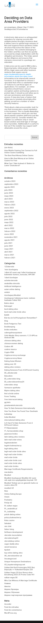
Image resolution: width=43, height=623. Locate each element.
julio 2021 (8, 243)
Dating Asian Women (12, 361)
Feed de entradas (11, 607)
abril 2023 (8, 199)
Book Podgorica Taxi (12, 324)
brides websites (10, 330)
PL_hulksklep (9, 512)
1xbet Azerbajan (11, 278)
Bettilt (6, 315)
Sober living (9, 529)
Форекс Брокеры (11, 589)
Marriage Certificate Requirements (18, 469)
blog (6, 321)
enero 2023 (9, 208)
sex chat (7, 526)
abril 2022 (8, 225)
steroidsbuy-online (12, 541)
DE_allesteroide (10, 373)
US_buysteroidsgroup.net (14, 565)
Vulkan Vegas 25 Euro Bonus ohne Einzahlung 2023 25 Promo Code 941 (19, 574)
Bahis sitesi (9, 303)
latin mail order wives (13, 440)
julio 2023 (8, 190)
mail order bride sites (13, 463)
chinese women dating (13, 343)
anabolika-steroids (12, 283)
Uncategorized (10, 29)
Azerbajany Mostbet (12, 295)
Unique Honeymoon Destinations (17, 562)
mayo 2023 (8, 196)
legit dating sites (11, 449)
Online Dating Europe (13, 494)
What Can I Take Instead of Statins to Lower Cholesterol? (19, 164)
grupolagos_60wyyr (14, 27)
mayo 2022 (8, 222)
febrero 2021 (9, 258)
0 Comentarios (22, 29)
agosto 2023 (9, 187)
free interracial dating (13, 399)
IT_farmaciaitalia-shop (13, 431)
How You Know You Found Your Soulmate (21, 411)
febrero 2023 (9, 205)
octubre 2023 (9, 181)
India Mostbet (9, 417)
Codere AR (8, 346)
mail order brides (11, 466)
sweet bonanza (10, 547)
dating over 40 (10, 364)
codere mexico (10, 349)
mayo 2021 (8, 249)
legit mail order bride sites (15, 451)
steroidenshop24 (11, 538)
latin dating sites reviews (14, 437)
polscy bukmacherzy (12, 517)
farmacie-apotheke (12, 388)
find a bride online (11, 394)
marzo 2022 (9, 228)
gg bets (7, 402)
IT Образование (11, 428)
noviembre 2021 (11, 237)
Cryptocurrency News (13, 358)
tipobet (7, 550)
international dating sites (14, 420)
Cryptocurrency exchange (15, 355)
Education (8, 376)
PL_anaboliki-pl (10, 509)
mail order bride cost (12, 460)
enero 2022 (9, 234)
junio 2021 (8, 246)
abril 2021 (8, 252)
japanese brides (11, 434)
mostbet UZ (9, 488)
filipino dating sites (12, 391)
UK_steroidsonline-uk (13, 556)
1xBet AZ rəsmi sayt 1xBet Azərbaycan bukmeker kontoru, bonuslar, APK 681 (20, 273)
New (6, 491)
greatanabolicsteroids (13, 405)
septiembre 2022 (11, 211)
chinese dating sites (12, 341)
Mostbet (7, 475)
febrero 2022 (9, 231)
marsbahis (8, 472)
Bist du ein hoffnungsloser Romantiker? (20, 318)
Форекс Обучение (11, 592)
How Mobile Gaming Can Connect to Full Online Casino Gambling (20, 151)
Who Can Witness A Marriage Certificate (20, 580)
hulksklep (8, 414)
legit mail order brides (13, 454)
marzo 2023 (9, 202)
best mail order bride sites (15, 312)
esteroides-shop (11, 385)
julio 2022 (8, 216)
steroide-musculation (13, 535)
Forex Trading (10, 396)
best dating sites (11, 309)
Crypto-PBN (9, 352)
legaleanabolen (10, 443)
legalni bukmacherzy (12, 446)
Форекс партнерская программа (18, 595)
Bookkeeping (9, 327)
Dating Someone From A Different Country (21, 370)
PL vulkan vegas (10, 506)
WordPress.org (10, 613)
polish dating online (12, 514)
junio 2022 (8, 219)
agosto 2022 (9, 214)
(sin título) (8, 147)
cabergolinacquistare (13, 333)
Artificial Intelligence (12, 286)
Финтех (7, 586)
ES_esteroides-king (12, 379)
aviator (7, 292)
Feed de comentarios (13, 610)
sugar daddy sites (11, 544)
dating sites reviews (12, 367)
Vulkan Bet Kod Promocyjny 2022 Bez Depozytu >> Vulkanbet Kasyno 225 (19, 568)
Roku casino (9, 520)
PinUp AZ (8, 503)
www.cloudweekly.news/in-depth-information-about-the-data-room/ (18, 75)
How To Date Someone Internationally (19, 408)
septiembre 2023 (11, 184)
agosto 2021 (9, 240)
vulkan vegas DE (10, 577)
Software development (13, 532)
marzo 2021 (9, 255)
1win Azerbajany (11, 270)
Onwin (6, 497)
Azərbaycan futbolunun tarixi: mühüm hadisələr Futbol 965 (19, 299)
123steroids (9, 267)
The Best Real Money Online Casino (18, 155)
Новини (7, 583)
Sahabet (7, 523)
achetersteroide (11, 280)
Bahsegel (8, 306)
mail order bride (10, 457)
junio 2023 (8, 193)
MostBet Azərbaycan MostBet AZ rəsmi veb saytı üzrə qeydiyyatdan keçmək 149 (20, 479)
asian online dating (12, 289)
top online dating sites (13, 553)
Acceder (7, 604)
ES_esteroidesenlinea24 (14, 382)
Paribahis (8, 500)
